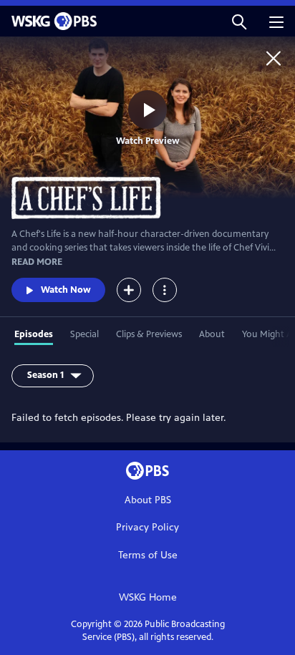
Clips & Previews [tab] (149, 334)
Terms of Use (148, 555)
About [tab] (212, 334)
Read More (36, 262)
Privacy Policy (147, 527)
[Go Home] (273, 58)
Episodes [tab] (33, 334)
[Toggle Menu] (165, 290)
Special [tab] (84, 334)
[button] (239, 21)
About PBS (148, 500)
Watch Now (66, 290)
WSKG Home (148, 597)
